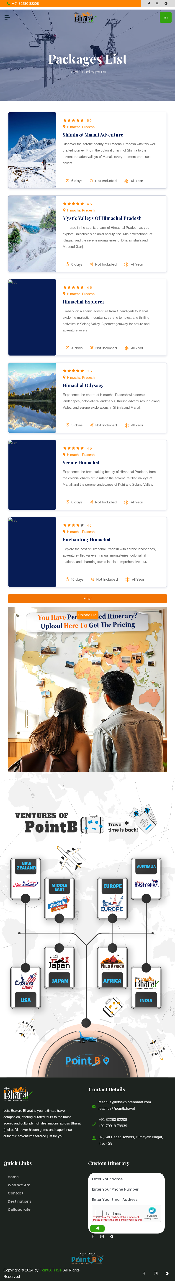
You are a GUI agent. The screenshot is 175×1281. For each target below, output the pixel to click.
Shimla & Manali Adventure (93, 135)
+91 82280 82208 (113, 1120)
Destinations (19, 1201)
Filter (87, 598)
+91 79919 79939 (113, 1126)
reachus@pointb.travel (116, 1108)
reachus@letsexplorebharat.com (124, 1102)
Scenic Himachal (81, 462)
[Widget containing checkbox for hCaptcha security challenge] (126, 1213)
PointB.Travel (51, 1270)
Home (74, 72)
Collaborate (19, 1209)
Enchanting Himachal (87, 539)
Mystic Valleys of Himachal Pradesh (102, 218)
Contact (15, 1193)
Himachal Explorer (84, 301)
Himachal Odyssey (83, 385)
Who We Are (19, 1185)
